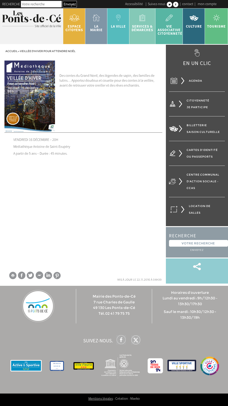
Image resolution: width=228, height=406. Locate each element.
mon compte (207, 4)
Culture (194, 26)
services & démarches (142, 28)
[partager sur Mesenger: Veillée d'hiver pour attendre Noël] (39, 276)
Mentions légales (100, 398)
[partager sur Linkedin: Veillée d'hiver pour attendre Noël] (48, 275)
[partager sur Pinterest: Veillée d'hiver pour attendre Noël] (57, 275)
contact (187, 4)
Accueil (11, 51)
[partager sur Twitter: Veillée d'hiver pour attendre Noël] (30, 275)
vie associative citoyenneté (170, 30)
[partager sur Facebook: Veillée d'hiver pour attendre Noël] (21, 275)
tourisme (216, 26)
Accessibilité (134, 4)
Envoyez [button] (70, 4)
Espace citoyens (74, 28)
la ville (118, 26)
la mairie (96, 28)
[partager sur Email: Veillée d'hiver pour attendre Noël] (12, 276)
